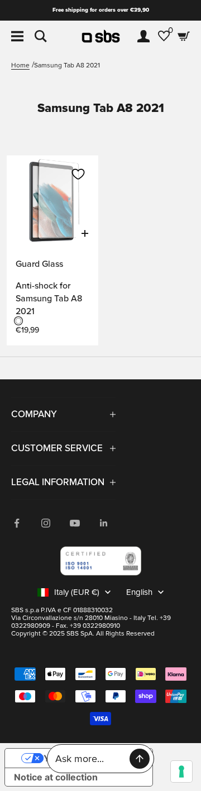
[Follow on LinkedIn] (103, 523)
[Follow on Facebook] (16, 523)
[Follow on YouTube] (74, 523)
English (139, 592)
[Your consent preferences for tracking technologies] (181, 771)
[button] (78, 174)
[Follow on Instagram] (45, 523)
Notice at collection (56, 777)
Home (20, 65)
